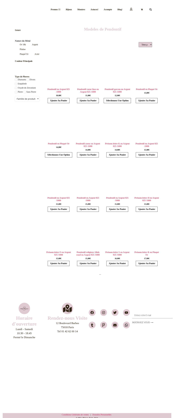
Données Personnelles (101, 415)
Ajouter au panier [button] (58, 100)
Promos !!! (55, 9)
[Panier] (141, 9)
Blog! (119, 9)
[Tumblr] (92, 325)
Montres (81, 9)
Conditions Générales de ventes (76, 415)
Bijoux (69, 9)
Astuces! (94, 9)
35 (104, 273)
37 (114, 273)
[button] (150, 9)
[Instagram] (103, 312)
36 (109, 273)
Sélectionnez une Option (117, 100)
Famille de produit (26, 98)
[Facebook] (92, 312)
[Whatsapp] (126, 325)
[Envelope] (115, 325)
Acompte (108, 9)
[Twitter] (115, 312)
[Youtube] (126, 312)
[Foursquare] (103, 325)
